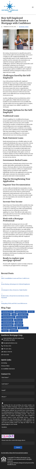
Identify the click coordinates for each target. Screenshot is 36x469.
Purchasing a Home (23, 26)
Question (4, 427)
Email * (4, 390)
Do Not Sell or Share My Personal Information (14, 453)
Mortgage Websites (13, 463)
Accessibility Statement (8, 369)
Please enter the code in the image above (13, 440)
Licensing (4, 363)
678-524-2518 (5, 354)
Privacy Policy (5, 366)
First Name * (5, 377)
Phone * (4, 396)
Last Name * (5, 384)
